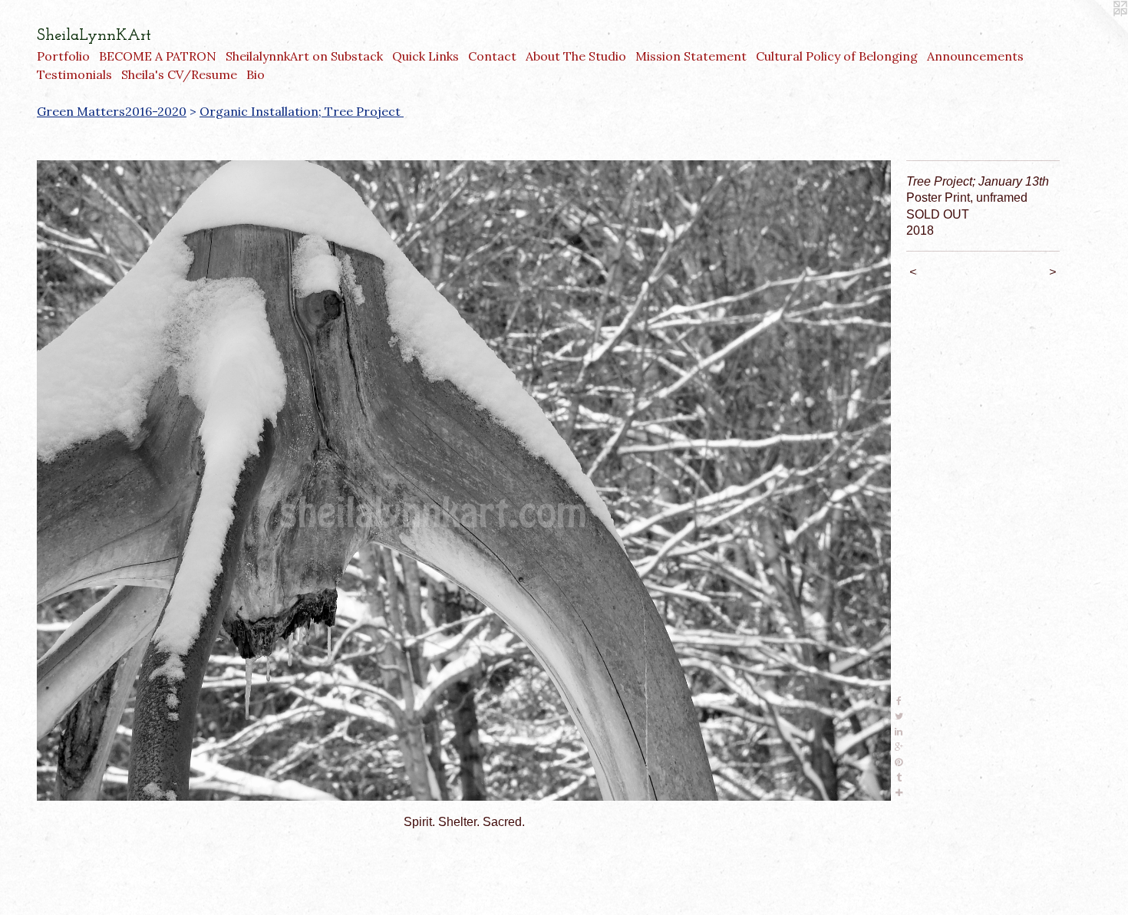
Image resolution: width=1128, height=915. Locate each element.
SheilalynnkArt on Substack (304, 56)
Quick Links (425, 56)
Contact (492, 56)
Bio (255, 74)
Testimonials (74, 74)
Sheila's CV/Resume (179, 74)
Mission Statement (691, 56)
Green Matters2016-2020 (111, 111)
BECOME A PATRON (157, 56)
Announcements (975, 56)
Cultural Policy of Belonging (837, 56)
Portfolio (63, 56)
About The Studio (576, 56)
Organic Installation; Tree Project (302, 111)
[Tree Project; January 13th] (464, 480)
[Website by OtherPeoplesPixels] (1097, 30)
